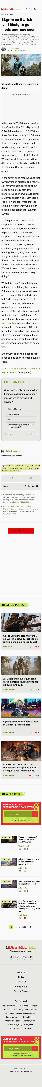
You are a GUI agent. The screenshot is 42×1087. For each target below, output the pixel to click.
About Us (21, 972)
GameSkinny (28, 1017)
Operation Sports (13, 1021)
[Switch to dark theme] (35, 9)
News (11, 14)
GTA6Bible (26, 1028)
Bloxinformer (14, 1028)
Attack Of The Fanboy (13, 1009)
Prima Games (31, 1009)
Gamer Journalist (13, 1017)
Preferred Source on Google (13, 509)
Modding (23, 468)
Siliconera (9, 1013)
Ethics (21, 977)
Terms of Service (15, 820)
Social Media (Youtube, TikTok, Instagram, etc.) (21, 426)
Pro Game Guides (10, 1006)
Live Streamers (14, 414)
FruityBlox (28, 1024)
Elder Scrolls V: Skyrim (23, 466)
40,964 (24, 927)
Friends (11, 419)
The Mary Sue (29, 1021)
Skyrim (36, 468)
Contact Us (21, 982)
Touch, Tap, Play (14, 1024)
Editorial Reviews (15, 409)
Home (3, 14)
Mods (30, 468)
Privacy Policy (27, 820)
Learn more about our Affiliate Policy (17, 502)
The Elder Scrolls (14, 471)
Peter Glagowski (13, 48)
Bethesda (10, 466)
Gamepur (34, 1006)
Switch (4, 471)
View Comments (21, 531)
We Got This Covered (25, 1013)
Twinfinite (23, 1006)
